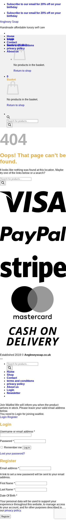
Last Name (7, 489)
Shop (10, 39)
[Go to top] (1, 358)
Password (7, 441)
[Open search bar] (8, 117)
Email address (9, 468)
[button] (13, 393)
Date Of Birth (8, 495)
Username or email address (17, 431)
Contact (12, 42)
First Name (7, 483)
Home (10, 36)
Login (3, 417)
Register (12, 417)
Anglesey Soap (9, 21)
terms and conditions (20, 45)
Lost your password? (12, 453)
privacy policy (16, 383)
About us (13, 51)
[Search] (10, 125)
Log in (27, 447)
